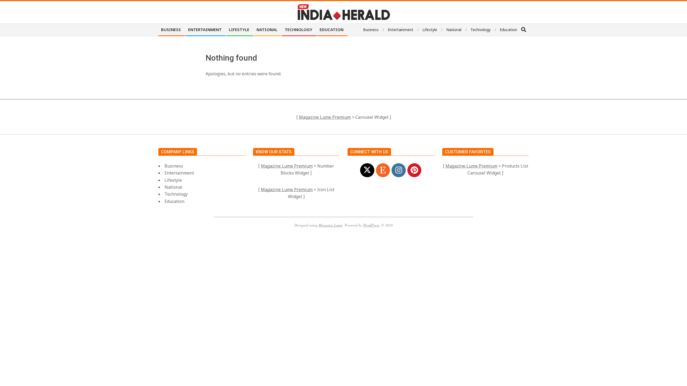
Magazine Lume (330, 225)
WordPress (371, 225)
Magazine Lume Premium (325, 117)
